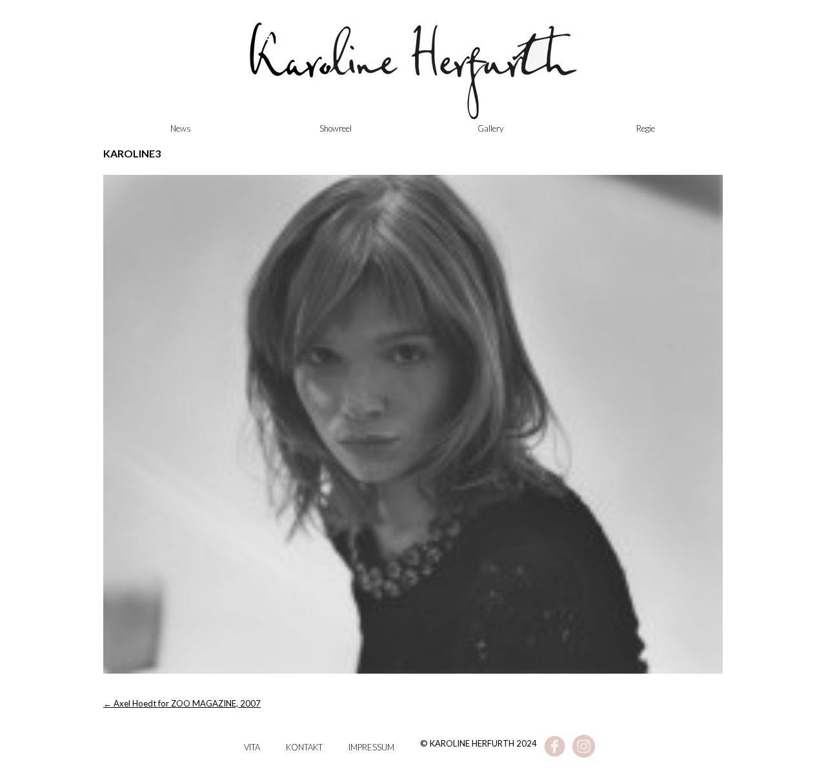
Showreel (335, 128)
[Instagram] (583, 754)
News (180, 128)
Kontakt (304, 747)
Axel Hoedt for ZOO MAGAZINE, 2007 (182, 703)
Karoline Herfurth (413, 77)
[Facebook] (554, 754)
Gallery (490, 128)
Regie (645, 128)
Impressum (371, 747)
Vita (252, 747)
